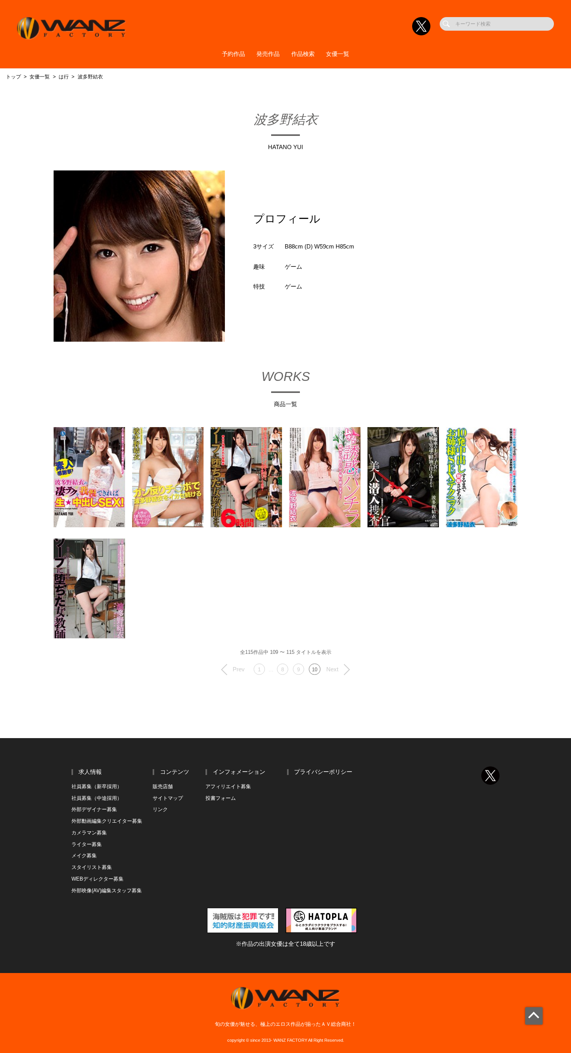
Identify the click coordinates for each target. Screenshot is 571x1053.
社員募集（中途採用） (96, 798)
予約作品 (233, 54)
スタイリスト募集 (91, 867)
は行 (64, 77)
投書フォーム (220, 798)
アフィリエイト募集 (228, 786)
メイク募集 (84, 855)
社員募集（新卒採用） (96, 786)
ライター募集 (86, 844)
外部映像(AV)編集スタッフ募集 (106, 890)
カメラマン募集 (89, 833)
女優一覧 (337, 54)
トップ (13, 77)
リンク (160, 809)
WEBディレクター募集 (97, 879)
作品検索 (303, 54)
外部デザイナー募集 (94, 809)
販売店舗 (163, 786)
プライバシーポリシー (323, 772)
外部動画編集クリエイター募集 (106, 821)
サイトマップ (168, 798)
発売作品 (268, 54)
